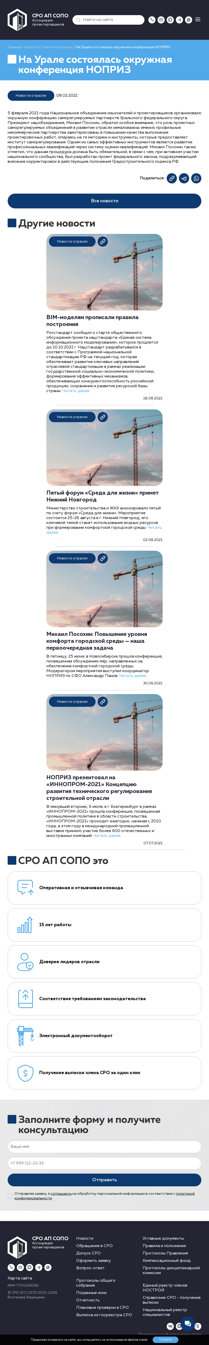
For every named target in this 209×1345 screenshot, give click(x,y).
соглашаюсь (61, 1194)
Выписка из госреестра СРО (104, 1315)
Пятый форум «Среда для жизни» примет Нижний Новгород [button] (102, 496)
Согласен (165, 1339)
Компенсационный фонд (167, 1261)
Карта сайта (20, 1278)
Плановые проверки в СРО (102, 1308)
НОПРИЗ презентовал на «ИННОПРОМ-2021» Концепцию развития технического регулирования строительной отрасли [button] (99, 788)
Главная (14, 47)
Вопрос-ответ (90, 1268)
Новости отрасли (57, 47)
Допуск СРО (88, 1253)
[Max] (170, 19)
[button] (77, 19)
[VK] (170, 1326)
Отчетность (88, 1300)
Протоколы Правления (165, 1253)
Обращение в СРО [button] (94, 1246)
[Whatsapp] (188, 19)
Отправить (104, 1180)
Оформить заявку (93, 1261)
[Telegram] (179, 19)
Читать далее (75, 391)
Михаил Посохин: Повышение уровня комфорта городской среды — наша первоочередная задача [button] (96, 641)
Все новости (104, 201)
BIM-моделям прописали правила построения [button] (92, 321)
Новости (31, 47)
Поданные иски (91, 1293)
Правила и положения (164, 1246)
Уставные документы (163, 1239)
